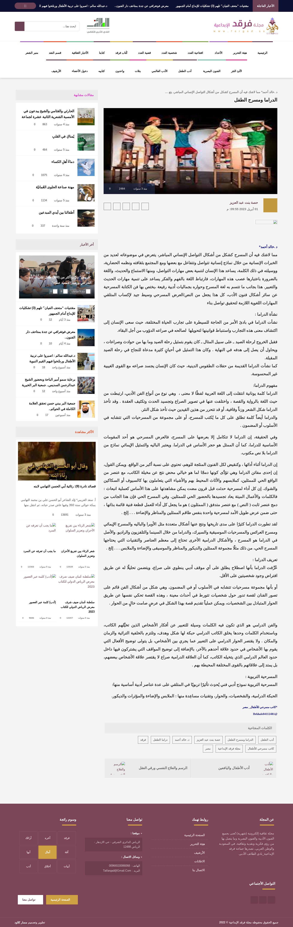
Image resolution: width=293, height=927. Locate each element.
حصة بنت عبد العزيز (244, 202)
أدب (28, 866)
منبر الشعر (32, 52)
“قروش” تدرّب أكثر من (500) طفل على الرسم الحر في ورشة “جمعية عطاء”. (60, 280)
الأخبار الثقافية (80, 52)
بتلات (138, 71)
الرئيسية (262, 52)
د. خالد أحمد (182, 739)
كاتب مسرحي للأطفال (261, 748)
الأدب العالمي (160, 71)
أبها (28, 852)
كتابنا (102, 52)
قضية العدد (144, 52)
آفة (66, 852)
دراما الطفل (160, 739)
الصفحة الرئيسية (194, 835)
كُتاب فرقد (121, 52)
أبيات (67, 866)
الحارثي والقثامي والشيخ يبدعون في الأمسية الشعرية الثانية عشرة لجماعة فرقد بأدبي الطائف (48, 114)
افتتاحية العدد (195, 52)
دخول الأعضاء (80, 71)
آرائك (28, 838)
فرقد (143, 739)
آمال (47, 852)
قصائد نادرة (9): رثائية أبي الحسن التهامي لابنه (65, 486)
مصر (208, 748)
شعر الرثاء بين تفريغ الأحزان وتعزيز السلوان (78, 553)
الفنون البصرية (212, 71)
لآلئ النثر (236, 71)
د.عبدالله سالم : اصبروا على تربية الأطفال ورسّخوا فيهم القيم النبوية (86, 6)
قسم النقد (55, 52)
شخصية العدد (169, 52)
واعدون (119, 71)
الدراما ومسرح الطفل (240, 739)
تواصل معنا (28, 899)
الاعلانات (199, 861)
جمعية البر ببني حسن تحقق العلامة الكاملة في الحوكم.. (52, 406)
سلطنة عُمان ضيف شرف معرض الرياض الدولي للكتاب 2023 (78, 607)
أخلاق (47, 866)
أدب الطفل (185, 71)
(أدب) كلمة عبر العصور (42, 602)
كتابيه (101, 71)
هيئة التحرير (240, 52)
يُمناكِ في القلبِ (63, 136)
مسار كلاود (21, 922)
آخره (47, 838)
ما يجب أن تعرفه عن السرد (39, 551)
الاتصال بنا (198, 870)
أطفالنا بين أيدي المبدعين (56, 212)
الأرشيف (56, 71)
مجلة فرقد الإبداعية (229, 748)
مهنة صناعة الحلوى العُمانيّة (55, 187)
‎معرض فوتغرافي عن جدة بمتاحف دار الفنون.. (161, 6)
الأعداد (218, 52)
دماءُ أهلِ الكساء (62, 162)
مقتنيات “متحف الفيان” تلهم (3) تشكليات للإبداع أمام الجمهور (231, 6)
